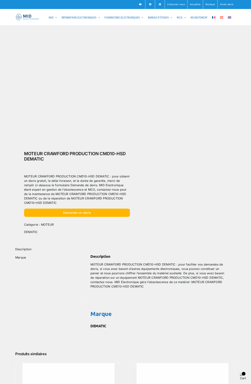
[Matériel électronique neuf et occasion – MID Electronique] (68, 89)
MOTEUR (47, 224)
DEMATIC (31, 232)
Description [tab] (23, 249)
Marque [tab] (20, 257)
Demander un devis (77, 212)
